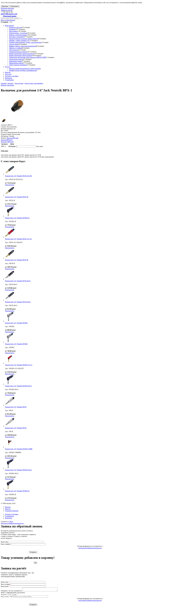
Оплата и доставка (11, 76)
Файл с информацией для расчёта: (13, 594)
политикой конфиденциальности (90, 548)
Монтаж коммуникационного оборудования (25, 68)
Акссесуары (13, 44)
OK (35, 563)
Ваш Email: (5, 586)
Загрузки (8, 74)
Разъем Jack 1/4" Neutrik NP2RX (16, 323)
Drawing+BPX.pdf (7, 142)
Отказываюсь (14, 6)
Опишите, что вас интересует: (11, 591)
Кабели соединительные (18, 35)
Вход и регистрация (8, 20)
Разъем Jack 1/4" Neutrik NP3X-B (16, 260)
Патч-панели (13, 50)
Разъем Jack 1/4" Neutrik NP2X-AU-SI (18, 239)
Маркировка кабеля (16, 63)
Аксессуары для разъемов (33, 83)
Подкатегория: (6, 134)
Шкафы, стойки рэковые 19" (19, 40)
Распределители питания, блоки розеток (23, 39)
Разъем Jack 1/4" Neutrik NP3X (16, 428)
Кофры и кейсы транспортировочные (22, 46)
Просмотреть (9, 185)
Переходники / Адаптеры (18, 33)
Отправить (33, 552)
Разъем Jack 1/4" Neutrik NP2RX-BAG (18, 470)
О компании (9, 80)
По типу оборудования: (9, 132)
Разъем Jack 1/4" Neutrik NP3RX (16, 344)
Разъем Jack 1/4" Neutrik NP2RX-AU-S (18, 365)
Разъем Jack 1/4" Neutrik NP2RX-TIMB (18, 449)
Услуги (7, 67)
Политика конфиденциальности (12, 523)
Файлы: (3, 138)
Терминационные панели (18, 52)
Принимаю (5, 6)
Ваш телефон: (6, 544)
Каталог (10, 83)
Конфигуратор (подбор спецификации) (23, 70)
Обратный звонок (9, 16)
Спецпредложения (11, 511)
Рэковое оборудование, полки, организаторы (25, 42)
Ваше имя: (4, 542)
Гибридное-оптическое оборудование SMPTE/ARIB (27, 57)
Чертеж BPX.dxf (6, 140)
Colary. (11, 521)
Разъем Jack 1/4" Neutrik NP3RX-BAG (18, 386)
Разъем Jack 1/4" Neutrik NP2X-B (16, 197)
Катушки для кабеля (16, 37)
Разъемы (12, 29)
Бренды (7, 72)
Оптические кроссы (16, 59)
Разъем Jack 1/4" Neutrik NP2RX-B (17, 491)
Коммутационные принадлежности (21, 53)
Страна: (3, 127)
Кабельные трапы (15, 61)
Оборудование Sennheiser (18, 65)
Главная (3, 83)
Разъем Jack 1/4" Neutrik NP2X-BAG (18, 302)
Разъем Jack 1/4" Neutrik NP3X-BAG (18, 281)
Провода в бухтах (15, 27)
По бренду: (5, 136)
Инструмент (13, 31)
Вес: (2, 130)
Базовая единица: (7, 129)
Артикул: (4, 125)
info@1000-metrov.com (9, 14)
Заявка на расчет (7, 10)
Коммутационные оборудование (20, 55)
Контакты (8, 78)
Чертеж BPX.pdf (12, 138)
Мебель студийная (15, 48)
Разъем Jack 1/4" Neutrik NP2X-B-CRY (18, 176)
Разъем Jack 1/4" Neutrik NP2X (16, 407)
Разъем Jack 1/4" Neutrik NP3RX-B (17, 218)
